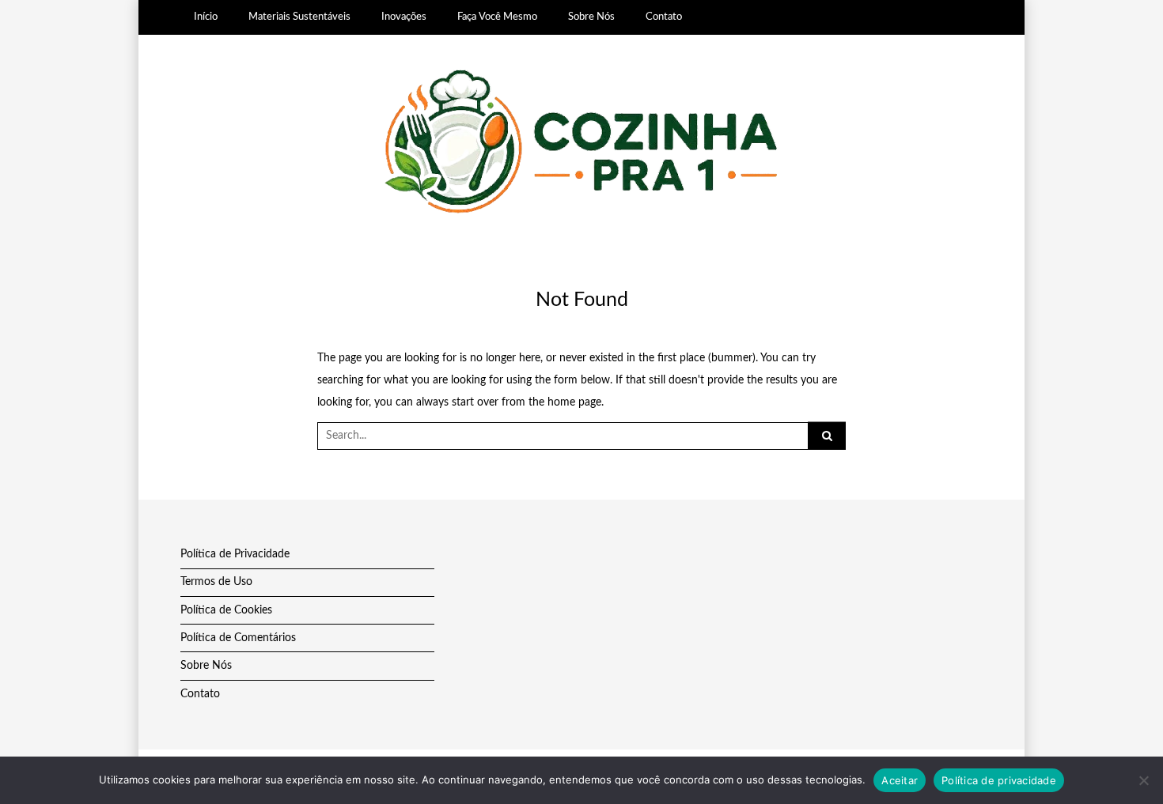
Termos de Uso (216, 581)
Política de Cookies (226, 610)
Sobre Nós (591, 16)
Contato (664, 16)
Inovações (403, 16)
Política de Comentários (238, 638)
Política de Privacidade (235, 554)
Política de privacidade (998, 780)
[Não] (1143, 780)
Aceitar (899, 780)
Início (206, 16)
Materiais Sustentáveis (299, 16)
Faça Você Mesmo (497, 16)
